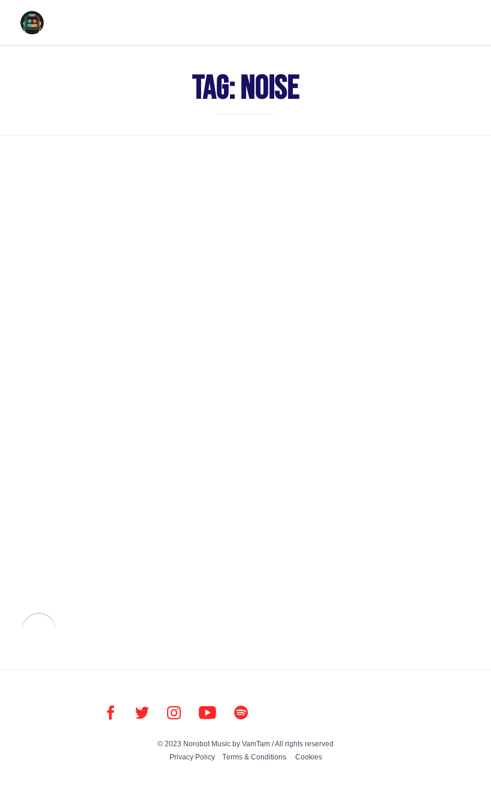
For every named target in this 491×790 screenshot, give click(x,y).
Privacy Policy (192, 757)
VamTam (256, 744)
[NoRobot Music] (31, 22)
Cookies (308, 757)
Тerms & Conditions (254, 757)
